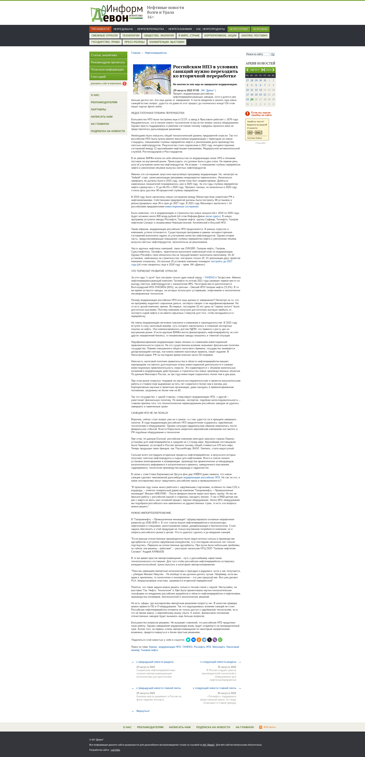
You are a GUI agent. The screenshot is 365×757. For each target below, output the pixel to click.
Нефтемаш (260, 29)
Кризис (153, 646)
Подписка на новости (108, 131)
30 (260, 80)
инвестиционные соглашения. (182, 206)
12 (256, 90)
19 (256, 94)
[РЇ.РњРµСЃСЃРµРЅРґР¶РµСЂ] (188, 639)
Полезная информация (107, 69)
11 (252, 90)
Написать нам (102, 116)
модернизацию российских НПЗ (201, 477)
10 (247, 90)
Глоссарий (98, 76)
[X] (209, 639)
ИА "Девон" (209, 745)
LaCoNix (115, 750)
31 (265, 80)
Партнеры (98, 109)
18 (252, 94)
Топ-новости (100, 29)
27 (247, 80)
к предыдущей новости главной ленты (156, 688)
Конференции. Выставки (166, 42)
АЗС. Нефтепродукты (210, 29)
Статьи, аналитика (104, 55)
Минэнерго (219, 646)
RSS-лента (270, 727)
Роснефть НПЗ (202, 646)
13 (260, 90)
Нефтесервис (239, 29)
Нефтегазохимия (180, 29)
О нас (95, 95)
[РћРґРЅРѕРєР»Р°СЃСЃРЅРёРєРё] (199, 639)
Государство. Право (105, 42)
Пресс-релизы (135, 42)
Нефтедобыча (123, 29)
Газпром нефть (149, 650)
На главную (100, 123)
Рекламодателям (104, 102)
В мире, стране (189, 35)
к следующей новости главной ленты (217, 688)
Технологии (130, 35)
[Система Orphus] (257, 139)
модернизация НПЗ (170, 646)
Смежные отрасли (104, 35)
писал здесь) (213, 216)
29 (256, 80)
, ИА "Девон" (207, 90)
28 (252, 80)
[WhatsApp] (220, 639)
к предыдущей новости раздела (152, 661)
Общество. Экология (159, 35)
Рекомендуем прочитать (108, 62)
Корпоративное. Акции (220, 35)
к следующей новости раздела (220, 661)
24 (247, 99)
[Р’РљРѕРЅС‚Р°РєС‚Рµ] (193, 639)
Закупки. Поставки (254, 35)
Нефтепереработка (150, 29)
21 (265, 94)
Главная (135, 52)
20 (260, 94)
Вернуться (140, 711)
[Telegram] (204, 639)
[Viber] (215, 639)
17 (247, 94)
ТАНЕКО (210, 277)
